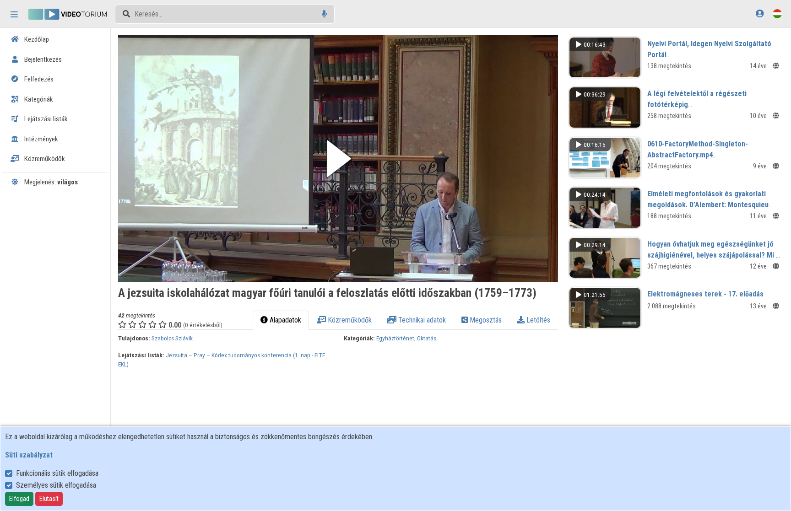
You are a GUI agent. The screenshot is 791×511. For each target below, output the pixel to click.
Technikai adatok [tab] (421, 320)
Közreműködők (44, 159)
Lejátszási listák (45, 119)
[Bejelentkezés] (760, 13)
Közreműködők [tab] (349, 320)
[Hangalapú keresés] (324, 14)
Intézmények (40, 139)
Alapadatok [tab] (284, 320)
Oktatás (426, 338)
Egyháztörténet (395, 338)
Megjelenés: (50, 182)
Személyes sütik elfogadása (56, 485)
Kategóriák (38, 99)
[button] (338, 158)
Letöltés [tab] (537, 320)
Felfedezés (38, 79)
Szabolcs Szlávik (172, 338)
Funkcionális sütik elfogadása (57, 473)
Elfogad (19, 498)
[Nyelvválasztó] (777, 13)
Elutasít (49, 498)
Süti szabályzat (29, 455)
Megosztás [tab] (485, 320)
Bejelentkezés (42, 59)
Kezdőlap (36, 39)
